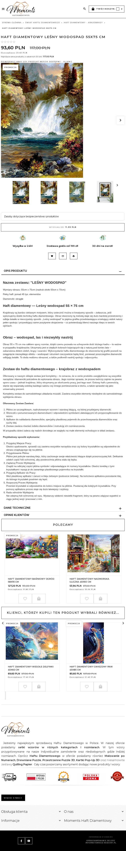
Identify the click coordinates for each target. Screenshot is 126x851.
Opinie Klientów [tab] (16, 515)
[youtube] (28, 840)
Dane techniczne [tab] (17, 507)
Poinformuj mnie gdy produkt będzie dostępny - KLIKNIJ (36, 62)
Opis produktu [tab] (15, 270)
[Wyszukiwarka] (84, 9)
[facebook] (21, 840)
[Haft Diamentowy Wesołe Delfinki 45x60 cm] (32, 642)
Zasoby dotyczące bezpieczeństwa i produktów (31, 216)
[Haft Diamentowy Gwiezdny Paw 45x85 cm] (93, 642)
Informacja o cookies (101, 837)
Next (13, 206)
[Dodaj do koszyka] (39, 598)
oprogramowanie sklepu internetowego (100, 842)
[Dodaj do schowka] (25, 598)
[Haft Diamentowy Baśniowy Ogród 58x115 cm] (32, 554)
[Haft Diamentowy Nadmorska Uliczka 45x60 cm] (93, 554)
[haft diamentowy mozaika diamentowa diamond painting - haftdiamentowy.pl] (21, 8)
